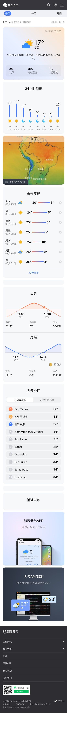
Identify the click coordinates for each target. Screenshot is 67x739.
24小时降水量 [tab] (47, 399)
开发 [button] (5, 656)
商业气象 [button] (7, 649)
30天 (33, 13)
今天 (7, 13)
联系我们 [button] (7, 677)
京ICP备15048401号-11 (40, 704)
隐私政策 (20, 704)
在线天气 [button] (7, 641)
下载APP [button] (7, 663)
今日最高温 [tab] (20, 399)
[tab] (33, 641)
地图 (59, 13)
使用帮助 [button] (7, 670)
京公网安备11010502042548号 (16, 707)
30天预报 (33, 272)
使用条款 (6, 704)
